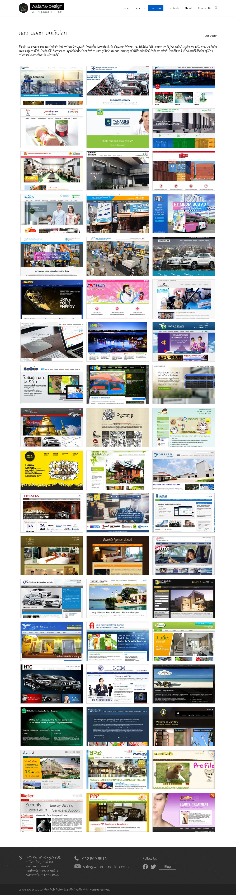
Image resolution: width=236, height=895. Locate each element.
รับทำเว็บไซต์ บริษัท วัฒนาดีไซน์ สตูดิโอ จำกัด (66, 889)
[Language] (216, 7)
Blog (167, 866)
